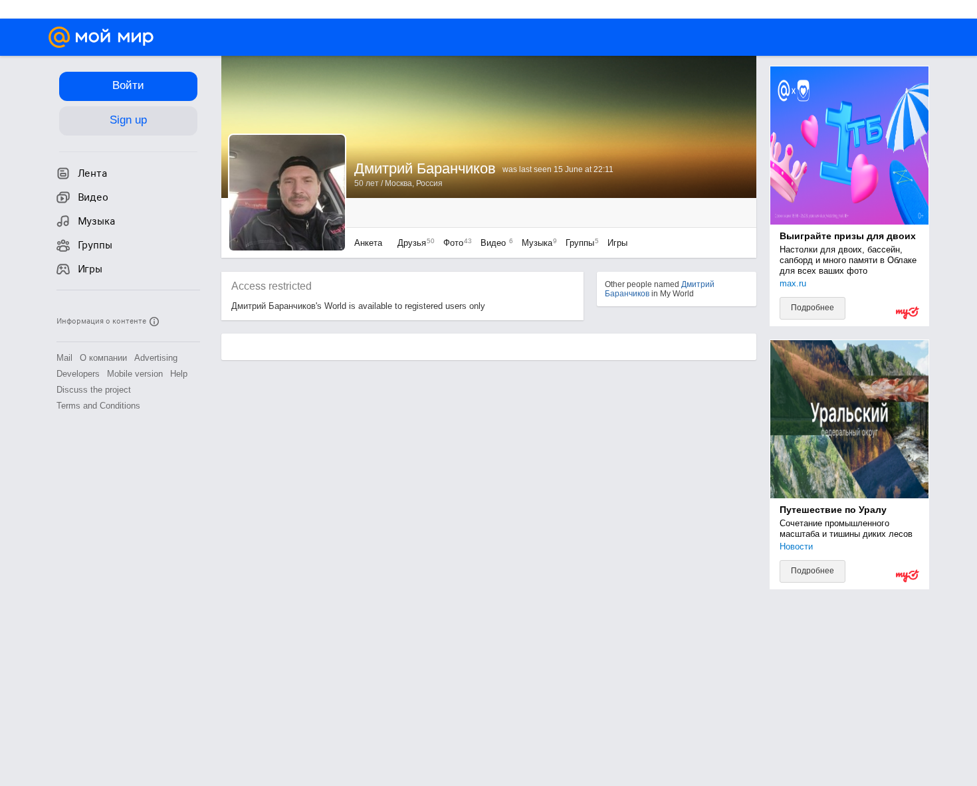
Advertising (155, 358)
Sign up (128, 120)
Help (178, 374)
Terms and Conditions (98, 406)
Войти (128, 85)
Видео (494, 243)
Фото (454, 243)
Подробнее (812, 307)
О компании (103, 358)
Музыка (536, 243)
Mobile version (135, 374)
